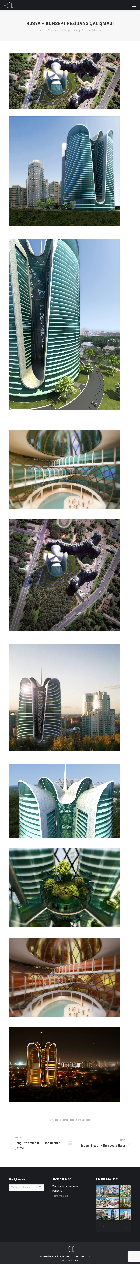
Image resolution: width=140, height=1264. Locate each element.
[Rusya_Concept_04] (70, 176)
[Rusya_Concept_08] (70, 892)
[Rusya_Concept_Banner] (70, 84)
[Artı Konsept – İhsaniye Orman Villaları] (125, 1191)
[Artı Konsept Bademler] (114, 1203)
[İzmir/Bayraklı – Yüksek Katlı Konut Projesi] (114, 1215)
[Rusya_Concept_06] (70, 703)
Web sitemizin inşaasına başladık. (65, 1188)
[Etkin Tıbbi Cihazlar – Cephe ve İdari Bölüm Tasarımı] (102, 1226)
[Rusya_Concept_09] (70, 1068)
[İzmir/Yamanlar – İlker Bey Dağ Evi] (125, 1226)
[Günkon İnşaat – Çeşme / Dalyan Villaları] (102, 1215)
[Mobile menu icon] (134, 5)
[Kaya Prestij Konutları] (125, 1203)
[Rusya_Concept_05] (70, 581)
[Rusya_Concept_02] (70, 982)
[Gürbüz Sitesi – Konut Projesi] (102, 1191)
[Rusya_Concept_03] (70, 333)
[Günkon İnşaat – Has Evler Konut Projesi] (102, 1203)
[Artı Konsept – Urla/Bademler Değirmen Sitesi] (125, 1215)
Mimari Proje (68, 1119)
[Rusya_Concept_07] (70, 805)
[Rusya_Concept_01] (70, 474)
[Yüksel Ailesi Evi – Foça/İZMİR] (114, 1226)
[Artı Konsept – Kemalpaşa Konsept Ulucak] (114, 1191)
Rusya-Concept (82, 1119)
